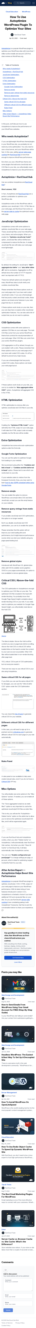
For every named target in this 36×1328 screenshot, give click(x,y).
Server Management (9, 1092)
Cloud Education (12, 12)
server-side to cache (11, 211)
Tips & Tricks (6, 1185)
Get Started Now (18, 957)
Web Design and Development (13, 995)
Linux (4, 1229)
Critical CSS (6, 782)
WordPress (26, 12)
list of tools (19, 714)
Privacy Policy (20, 1323)
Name (7, 1302)
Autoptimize (6, 48)
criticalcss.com (18, 732)
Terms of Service (7, 1323)
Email (7, 1295)
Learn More (18, 962)
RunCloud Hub (15, 155)
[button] (22, 3)
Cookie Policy (6, 1325)
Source (4, 636)
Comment (8, 1280)
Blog (10, 3)
